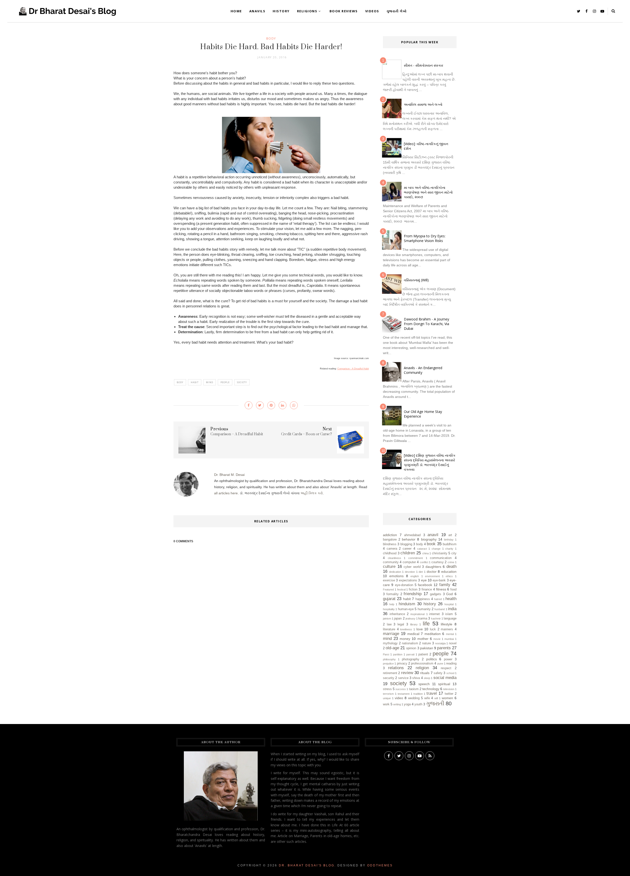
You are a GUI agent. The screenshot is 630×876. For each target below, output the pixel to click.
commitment (415, 558)
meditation (433, 634)
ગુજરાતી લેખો (397, 11)
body (271, 38)
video (399, 698)
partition (397, 654)
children (407, 553)
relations (396, 667)
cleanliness (394, 558)
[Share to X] (260, 405)
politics (431, 659)
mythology (390, 643)
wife (427, 698)
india (452, 608)
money (405, 639)
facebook (425, 585)
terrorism (388, 693)
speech (424, 684)
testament (404, 693)
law (389, 624)
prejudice (388, 663)
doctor (432, 572)
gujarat (389, 598)
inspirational (417, 614)
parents (444, 648)
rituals (424, 673)
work (386, 704)
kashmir (436, 618)
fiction (413, 589)
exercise (389, 580)
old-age (392, 648)
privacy (402, 663)
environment (432, 576)
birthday (449, 539)
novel (453, 643)
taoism (414, 689)
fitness (441, 589)
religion (422, 667)
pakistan (426, 648)
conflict (424, 562)
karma (422, 618)
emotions (396, 576)
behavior (408, 539)
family (444, 584)
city (454, 553)
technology (430, 689)
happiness (422, 599)
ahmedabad (412, 535)
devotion (410, 571)
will (436, 698)
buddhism (450, 544)
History (281, 11)
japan (398, 618)
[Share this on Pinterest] (271, 405)
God (449, 594)
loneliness (406, 629)
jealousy (410, 618)
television (448, 689)
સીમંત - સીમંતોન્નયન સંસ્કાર (423, 65)
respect (446, 668)
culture (389, 566)
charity (449, 548)
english (414, 576)
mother (422, 639)
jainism (387, 618)
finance (427, 589)
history (430, 604)
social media (445, 677)
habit (195, 382)
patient (423, 654)
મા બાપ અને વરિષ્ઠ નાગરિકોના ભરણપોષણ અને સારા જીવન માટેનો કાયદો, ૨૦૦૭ (428, 192)
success (400, 689)
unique (387, 698)
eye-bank (439, 580)
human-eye (406, 609)
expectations (408, 580)
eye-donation (404, 585)
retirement (390, 673)
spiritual (444, 684)
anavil (432, 534)
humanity (424, 609)
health (451, 598)
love (419, 629)
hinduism (407, 604)
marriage (391, 633)
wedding (414, 698)
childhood (389, 553)
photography (410, 659)
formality (392, 594)
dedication (395, 571)
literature (389, 629)
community (391, 562)
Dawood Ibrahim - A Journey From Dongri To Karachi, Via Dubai (426, 324)
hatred (438, 599)
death (451, 566)
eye (424, 580)
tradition (418, 693)
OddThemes (380, 865)
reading (451, 663)
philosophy (389, 659)
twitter (449, 693)
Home (236, 11)
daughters (433, 567)
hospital (449, 604)
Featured (388, 589)
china (425, 553)
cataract (422, 548)
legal (400, 624)
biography (429, 539)
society (242, 382)
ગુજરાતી (435, 703)
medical (413, 634)
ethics (449, 576)
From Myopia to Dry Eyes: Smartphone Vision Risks (424, 238)
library (414, 624)
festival (401, 589)
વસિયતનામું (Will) (416, 280)
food (453, 589)
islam (449, 614)
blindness (389, 544)
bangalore (390, 539)
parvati (410, 654)
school (450, 673)
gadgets (435, 594)
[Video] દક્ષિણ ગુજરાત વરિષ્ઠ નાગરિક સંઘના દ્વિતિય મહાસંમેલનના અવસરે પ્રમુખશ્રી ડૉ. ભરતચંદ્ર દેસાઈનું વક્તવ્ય (430, 462)
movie (437, 638)
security (388, 678)
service (403, 678)
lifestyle (446, 624)
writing (397, 704)
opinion (411, 648)
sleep (427, 678)
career (407, 548)
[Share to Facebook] (248, 405)
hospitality (389, 609)
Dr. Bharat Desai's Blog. (307, 865)
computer (409, 562)
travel (431, 693)
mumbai (449, 638)
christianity (439, 553)
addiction (390, 535)
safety (438, 673)
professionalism (422, 663)
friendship (413, 593)
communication (441, 558)
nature (426, 643)
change (436, 548)
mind (209, 382)
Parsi (386, 654)
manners (447, 629)
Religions (307, 11)
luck (433, 629)
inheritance (397, 614)
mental (450, 634)
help (391, 604)
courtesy (437, 562)
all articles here (226, 493)
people (225, 382)
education (449, 572)
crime (451, 562)
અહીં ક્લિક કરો (311, 493)
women (447, 698)
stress (387, 689)
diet (421, 571)
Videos (372, 11)
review (407, 672)
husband (439, 609)
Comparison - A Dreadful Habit (353, 368)
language (450, 618)
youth (418, 704)
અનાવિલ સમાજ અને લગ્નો (423, 104)
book (431, 544)
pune (440, 663)
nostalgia (440, 643)
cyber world (412, 567)
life (426, 623)
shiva (416, 678)
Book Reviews (344, 11)
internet (434, 614)
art (450, 535)
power (448, 659)
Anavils (257, 11)
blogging (406, 544)
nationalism (410, 643)
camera (392, 548)
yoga (407, 704)
